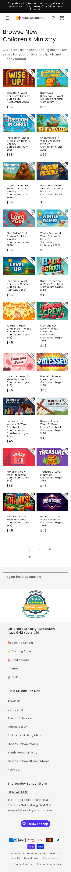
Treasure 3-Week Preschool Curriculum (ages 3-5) (51, 476)
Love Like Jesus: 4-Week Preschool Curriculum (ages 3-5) (18, 381)
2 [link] (29, 549)
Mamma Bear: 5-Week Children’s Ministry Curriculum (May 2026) (17, 191)
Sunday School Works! (23, 744)
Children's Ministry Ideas (25, 735)
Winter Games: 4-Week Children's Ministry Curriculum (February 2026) (51, 239)
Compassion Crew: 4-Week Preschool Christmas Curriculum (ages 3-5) (51, 333)
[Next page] (41, 557)
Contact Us (16, 710)
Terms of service (23, 864)
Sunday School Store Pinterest (29, 761)
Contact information (49, 864)
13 (30, 557)
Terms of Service (20, 718)
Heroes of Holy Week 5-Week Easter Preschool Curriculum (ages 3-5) (51, 427)
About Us (14, 701)
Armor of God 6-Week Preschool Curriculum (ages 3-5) (18, 476)
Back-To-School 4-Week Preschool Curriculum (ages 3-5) (51, 285)
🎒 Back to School (20, 643)
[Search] (64, 577)
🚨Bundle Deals (18, 660)
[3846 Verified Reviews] (35, 619)
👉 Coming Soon (19, 651)
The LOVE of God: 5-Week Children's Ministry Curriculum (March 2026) (18, 239)
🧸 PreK (13, 677)
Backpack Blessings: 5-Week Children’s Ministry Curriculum (51, 98)
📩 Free (13, 668)
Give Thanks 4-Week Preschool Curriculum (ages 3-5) (18, 521)
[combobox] (35, 577)
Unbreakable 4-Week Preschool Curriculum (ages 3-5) (51, 521)
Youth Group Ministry (22, 752)
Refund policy (17, 727)
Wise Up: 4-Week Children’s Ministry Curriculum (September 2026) (18, 98)
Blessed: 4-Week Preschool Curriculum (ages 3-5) (51, 381)
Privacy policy (51, 858)
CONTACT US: (18, 792)
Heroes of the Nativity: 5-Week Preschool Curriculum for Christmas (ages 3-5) (17, 429)
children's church (40, 54)
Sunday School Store (33, 853)
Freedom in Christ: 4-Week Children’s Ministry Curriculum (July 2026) (18, 143)
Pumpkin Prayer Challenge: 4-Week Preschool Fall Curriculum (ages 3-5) (19, 331)
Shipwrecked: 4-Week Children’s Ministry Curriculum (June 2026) (51, 143)
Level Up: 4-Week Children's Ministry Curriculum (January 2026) (18, 285)
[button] (7, 18)
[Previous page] (9, 549)
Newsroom (15, 770)
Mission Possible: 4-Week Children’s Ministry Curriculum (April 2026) (51, 191)
